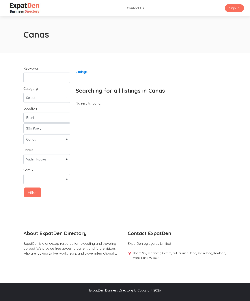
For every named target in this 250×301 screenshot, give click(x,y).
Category (30, 88)
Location (30, 108)
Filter (32, 192)
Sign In (234, 8)
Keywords (31, 68)
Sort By (29, 170)
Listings (81, 72)
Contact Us (135, 8)
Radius (28, 150)
